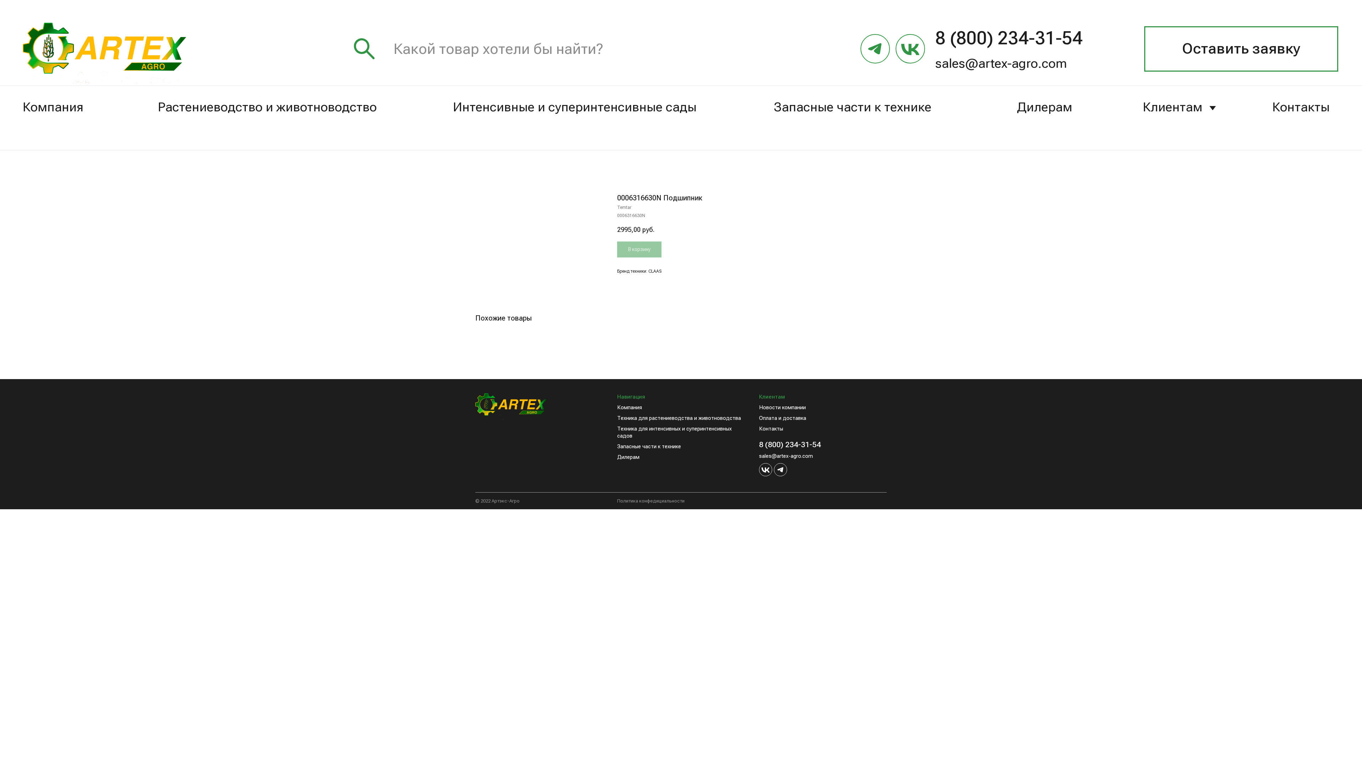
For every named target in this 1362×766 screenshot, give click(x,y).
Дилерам (1044, 107)
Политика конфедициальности (651, 501)
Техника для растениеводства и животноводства (679, 418)
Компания (53, 107)
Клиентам (1172, 107)
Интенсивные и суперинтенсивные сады (575, 107)
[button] (1241, 49)
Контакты (1301, 107)
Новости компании (782, 407)
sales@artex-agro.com (1001, 63)
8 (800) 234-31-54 (790, 444)
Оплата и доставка (782, 418)
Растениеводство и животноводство (267, 107)
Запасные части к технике (852, 107)
